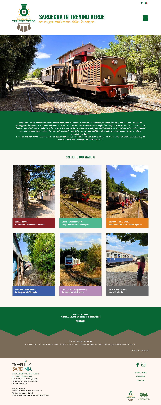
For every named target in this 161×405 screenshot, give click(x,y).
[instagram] (143, 365)
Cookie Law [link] (140, 380)
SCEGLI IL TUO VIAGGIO (80, 157)
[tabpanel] (80, 132)
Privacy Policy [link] (140, 376)
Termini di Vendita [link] (140, 372)
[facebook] (137, 365)
